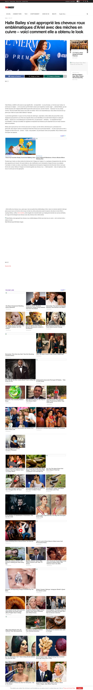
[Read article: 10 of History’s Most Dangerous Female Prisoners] (79, 46)
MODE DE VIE (45, 14)
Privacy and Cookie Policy (69, 688)
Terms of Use (18, 1)
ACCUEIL (8, 14)
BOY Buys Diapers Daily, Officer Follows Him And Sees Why (78, 76)
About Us (7, 1)
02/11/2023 (75, 79)
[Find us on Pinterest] (87, 1)
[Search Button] (87, 14)
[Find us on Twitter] (85, 1)
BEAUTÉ (54, 14)
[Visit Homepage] (9, 7)
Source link (8, 266)
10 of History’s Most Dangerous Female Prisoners (78, 54)
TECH (26, 14)
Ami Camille (21, 213)
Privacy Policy (12, 1)
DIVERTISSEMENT (34, 14)
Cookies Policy (25, 1)
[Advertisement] (61, 7)
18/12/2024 (75, 57)
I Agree (79, 688)
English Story (62, 14)
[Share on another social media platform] (65, 76)
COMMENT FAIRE (17, 14)
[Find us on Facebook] (83, 1)
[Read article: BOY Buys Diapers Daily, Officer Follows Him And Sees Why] (79, 68)
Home (6, 18)
